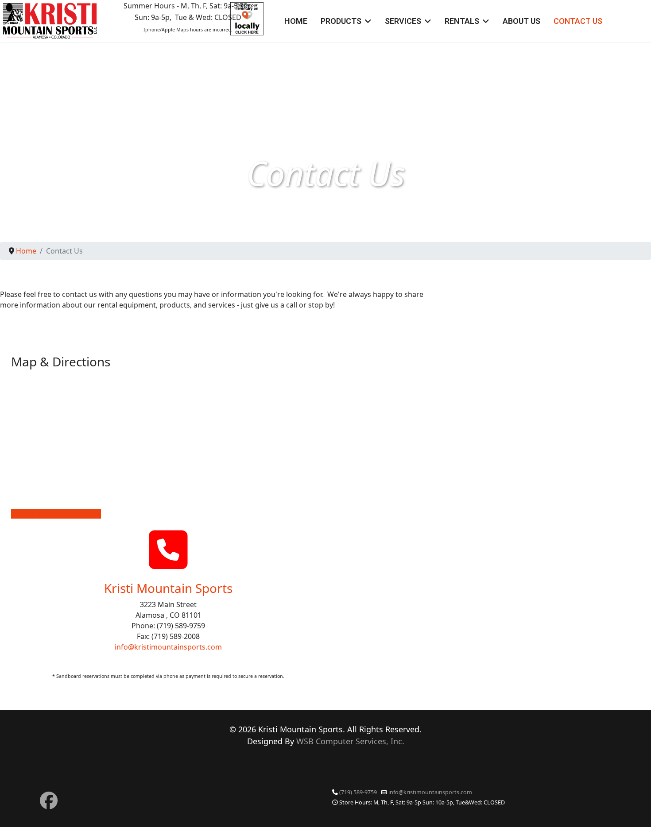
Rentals (462, 21)
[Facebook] (49, 800)
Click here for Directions (59, 514)
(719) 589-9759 (358, 792)
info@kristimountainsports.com (168, 647)
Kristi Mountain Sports (168, 588)
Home (295, 21)
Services (403, 21)
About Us (521, 21)
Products (341, 21)
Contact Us (578, 21)
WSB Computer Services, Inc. (350, 741)
